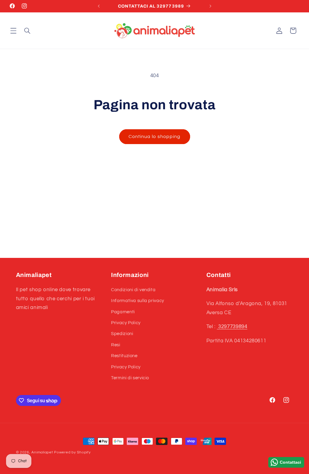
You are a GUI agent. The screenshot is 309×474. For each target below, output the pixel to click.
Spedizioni (122, 333)
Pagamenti (123, 312)
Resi (115, 345)
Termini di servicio (130, 378)
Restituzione (124, 356)
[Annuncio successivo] (210, 6)
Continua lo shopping (154, 136)
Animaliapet (42, 452)
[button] (13, 31)
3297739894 (232, 326)
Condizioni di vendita (133, 290)
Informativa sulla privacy (137, 300)
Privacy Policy (126, 323)
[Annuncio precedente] (98, 6)
